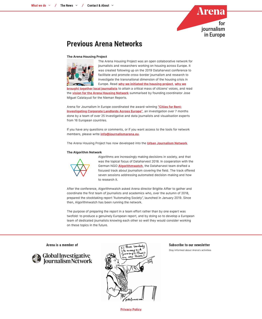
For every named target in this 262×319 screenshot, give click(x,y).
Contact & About (98, 5)
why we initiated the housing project (145, 84)
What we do (38, 5)
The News (66, 5)
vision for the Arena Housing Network (100, 93)
